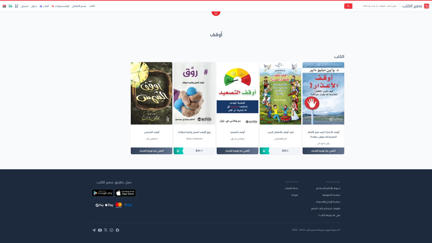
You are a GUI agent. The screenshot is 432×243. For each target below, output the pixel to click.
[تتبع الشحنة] (10, 6)
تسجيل (24, 6)
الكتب (92, 6)
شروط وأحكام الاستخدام (328, 188)
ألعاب (46, 6)
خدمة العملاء (291, 188)
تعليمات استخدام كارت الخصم (325, 208)
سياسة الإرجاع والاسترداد (328, 202)
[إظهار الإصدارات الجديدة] (216, 14)
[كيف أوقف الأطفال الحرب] (280, 93)
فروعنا (295, 195)
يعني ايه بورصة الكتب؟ (329, 215)
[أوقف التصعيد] (237, 93)
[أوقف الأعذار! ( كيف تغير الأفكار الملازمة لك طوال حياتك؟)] (323, 93)
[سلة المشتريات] (16, 6)
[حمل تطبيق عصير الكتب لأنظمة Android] (102, 193)
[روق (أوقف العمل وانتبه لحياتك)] (194, 93)
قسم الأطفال (79, 6)
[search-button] (348, 6)
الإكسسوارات (62, 6)
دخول (34, 6)
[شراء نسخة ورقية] (280, 150)
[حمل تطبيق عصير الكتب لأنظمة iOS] (125, 193)
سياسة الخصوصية (331, 195)
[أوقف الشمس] (151, 93)
